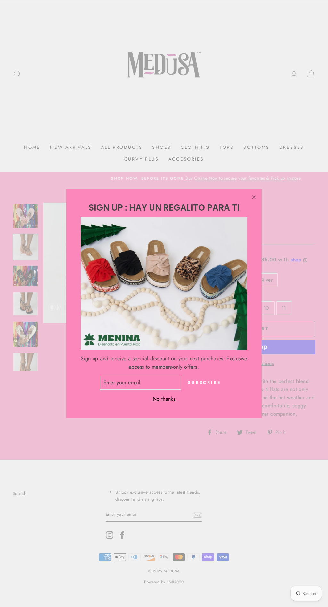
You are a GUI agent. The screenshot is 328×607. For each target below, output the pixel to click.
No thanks (164, 399)
